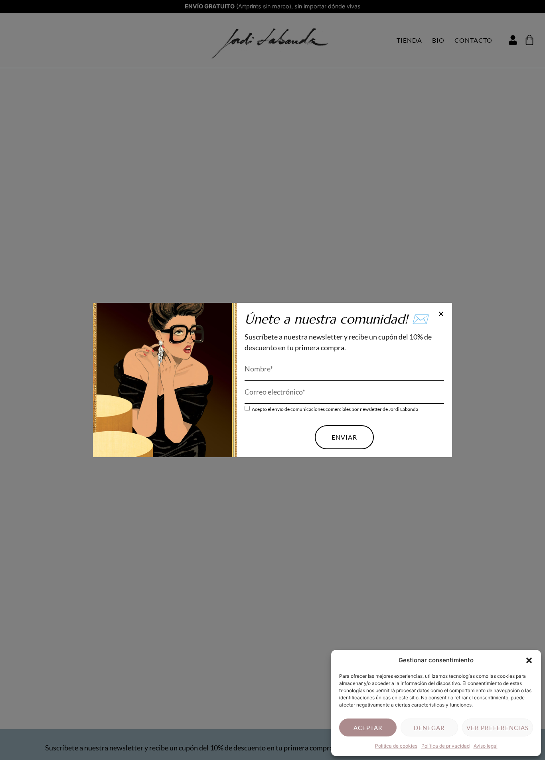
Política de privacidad (445, 746)
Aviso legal (486, 746)
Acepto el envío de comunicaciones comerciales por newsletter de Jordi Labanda (335, 409)
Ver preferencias (497, 727)
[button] (529, 660)
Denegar (429, 727)
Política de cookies (396, 746)
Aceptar (368, 727)
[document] (272, 380)
